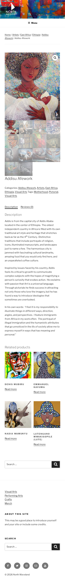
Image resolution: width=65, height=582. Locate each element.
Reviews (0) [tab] (27, 206)
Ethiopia (36, 34)
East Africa (25, 34)
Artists (15, 34)
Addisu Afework (27, 188)
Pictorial (53, 191)
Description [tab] (11, 206)
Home (8, 34)
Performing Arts (14, 495)
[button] (55, 58)
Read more (11, 389)
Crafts (8, 499)
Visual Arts (21, 191)
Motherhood (41, 191)
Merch (8, 503)
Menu (34, 23)
